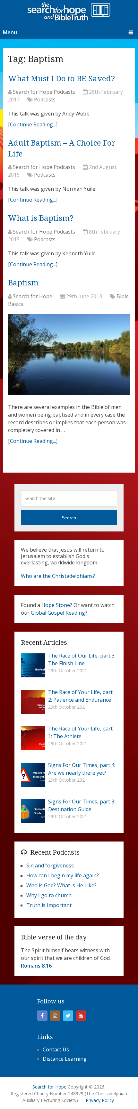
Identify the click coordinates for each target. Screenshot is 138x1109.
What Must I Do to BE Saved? (61, 78)
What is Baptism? (40, 218)
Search (69, 517)
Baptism (23, 282)
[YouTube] (81, 1015)
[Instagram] (55, 1015)
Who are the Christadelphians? (58, 575)
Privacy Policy (100, 1100)
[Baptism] (69, 356)
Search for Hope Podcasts (44, 91)
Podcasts (45, 99)
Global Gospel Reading (58, 612)
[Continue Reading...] (32, 124)
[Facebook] (42, 1015)
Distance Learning (65, 1058)
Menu (10, 32)
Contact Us (56, 1049)
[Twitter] (68, 1015)
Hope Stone (55, 605)
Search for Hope (32, 296)
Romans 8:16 (36, 965)
